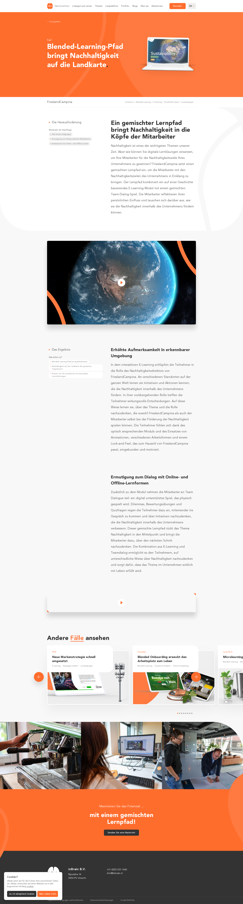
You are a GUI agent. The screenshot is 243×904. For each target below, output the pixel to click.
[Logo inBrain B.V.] (58, 6)
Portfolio (125, 6)
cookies (30, 886)
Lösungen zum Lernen (82, 6)
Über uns (145, 6)
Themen (98, 6)
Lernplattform (111, 6)
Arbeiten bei (157, 6)
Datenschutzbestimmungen (102, 900)
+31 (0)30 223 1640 (117, 869)
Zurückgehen (54, 22)
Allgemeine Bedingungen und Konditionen (65, 900)
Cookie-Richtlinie (127, 900)
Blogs (135, 6)
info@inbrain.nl (115, 873)
